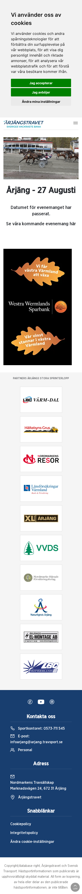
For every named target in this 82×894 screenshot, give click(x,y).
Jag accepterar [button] (41, 83)
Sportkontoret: (41, 728)
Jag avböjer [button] (41, 92)
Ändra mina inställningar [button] (41, 101)
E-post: (36, 739)
